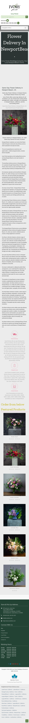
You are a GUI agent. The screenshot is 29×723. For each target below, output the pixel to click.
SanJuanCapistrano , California (9, 710)
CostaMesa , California (7, 714)
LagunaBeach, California (18, 703)
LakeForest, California (7, 689)
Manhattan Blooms (14, 588)
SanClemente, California (7, 712)
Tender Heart (14, 436)
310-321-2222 (13, 23)
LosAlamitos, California (15, 717)
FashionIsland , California (8, 708)
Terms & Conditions (5, 637)
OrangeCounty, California (8, 691)
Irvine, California (18, 691)
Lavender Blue (14, 527)
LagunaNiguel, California (8, 696)
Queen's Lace (14, 558)
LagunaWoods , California (8, 698)
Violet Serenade (14, 467)
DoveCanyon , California (19, 714)
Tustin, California (18, 696)
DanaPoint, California (7, 705)
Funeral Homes (4, 632)
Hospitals (3, 630)
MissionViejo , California (20, 712)
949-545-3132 (5, 23)
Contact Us (3, 639)
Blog (2, 628)
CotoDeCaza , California (21, 698)
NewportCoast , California (19, 705)
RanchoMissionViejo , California (9, 701)
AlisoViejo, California (7, 703)
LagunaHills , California (20, 694)
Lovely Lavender (14, 497)
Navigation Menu (6, 27)
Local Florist (3, 635)
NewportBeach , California (8, 694)
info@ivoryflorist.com (7, 618)
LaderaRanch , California (19, 689)
